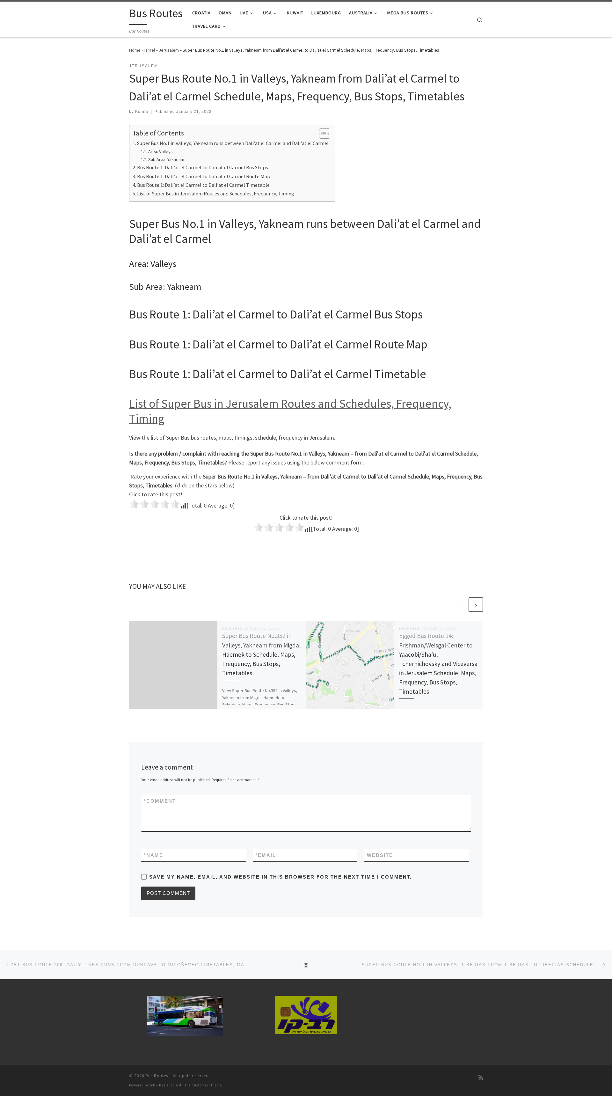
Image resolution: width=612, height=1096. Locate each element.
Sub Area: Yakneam (166, 159)
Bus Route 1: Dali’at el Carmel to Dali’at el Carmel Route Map (203, 176)
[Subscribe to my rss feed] (480, 1078)
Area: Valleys (160, 151)
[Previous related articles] (460, 604)
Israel (149, 50)
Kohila (141, 111)
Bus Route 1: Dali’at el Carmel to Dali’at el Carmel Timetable (203, 185)
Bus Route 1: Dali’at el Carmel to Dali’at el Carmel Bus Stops (202, 167)
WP (152, 1085)
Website (380, 855)
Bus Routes (157, 1075)
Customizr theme (207, 1085)
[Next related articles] (476, 604)
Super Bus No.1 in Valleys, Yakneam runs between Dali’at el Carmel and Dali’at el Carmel (233, 143)
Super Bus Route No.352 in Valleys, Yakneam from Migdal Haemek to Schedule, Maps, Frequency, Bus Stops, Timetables (261, 654)
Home (135, 50)
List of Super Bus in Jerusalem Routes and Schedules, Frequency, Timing (215, 193)
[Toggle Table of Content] (321, 133)
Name (153, 855)
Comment (160, 801)
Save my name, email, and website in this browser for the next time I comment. (280, 877)
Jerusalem (169, 50)
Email (265, 855)
